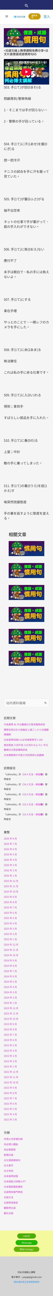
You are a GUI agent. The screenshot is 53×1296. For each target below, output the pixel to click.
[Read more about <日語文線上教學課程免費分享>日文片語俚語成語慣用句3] (26, 613)
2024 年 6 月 (10, 976)
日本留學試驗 (11, 1176)
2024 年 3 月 (10, 992)
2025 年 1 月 (10, 939)
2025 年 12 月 (11, 881)
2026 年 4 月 (10, 859)
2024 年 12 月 (11, 944)
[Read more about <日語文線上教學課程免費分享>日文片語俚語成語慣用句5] (26, 657)
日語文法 (8, 1197)
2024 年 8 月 (10, 965)
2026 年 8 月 (10, 838)
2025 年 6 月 (10, 912)
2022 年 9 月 (10, 1087)
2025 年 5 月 (10, 918)
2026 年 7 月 (10, 843)
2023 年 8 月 (10, 1029)
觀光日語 (8, 1213)
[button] (26, 5)
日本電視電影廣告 (13, 1186)
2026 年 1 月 (10, 875)
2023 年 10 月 (11, 1018)
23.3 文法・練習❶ (33, 804)
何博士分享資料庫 (13, 1139)
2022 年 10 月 (11, 1082)
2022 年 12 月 (11, 1071)
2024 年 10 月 (11, 955)
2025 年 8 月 (10, 902)
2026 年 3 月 (10, 865)
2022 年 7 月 (10, 1098)
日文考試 (8, 1170)
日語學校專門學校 (13, 1192)
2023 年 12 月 (11, 1008)
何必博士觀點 (11, 1144)
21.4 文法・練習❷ (33, 814)
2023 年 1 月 (10, 1066)
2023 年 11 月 (11, 1013)
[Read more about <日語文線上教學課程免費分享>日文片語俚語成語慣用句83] (26, 548)
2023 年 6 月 (10, 1040)
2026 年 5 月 (10, 854)
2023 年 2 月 (10, 1061)
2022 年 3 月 (10, 1119)
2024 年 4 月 (10, 987)
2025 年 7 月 (10, 907)
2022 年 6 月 (10, 1103)
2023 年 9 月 (10, 1024)
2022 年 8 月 (10, 1093)
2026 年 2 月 (10, 870)
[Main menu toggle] (7, 16)
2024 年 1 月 (10, 1003)
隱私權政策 (19, 1281)
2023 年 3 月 (10, 1056)
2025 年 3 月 (10, 928)
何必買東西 (10, 1149)
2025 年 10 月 (11, 891)
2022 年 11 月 (11, 1077)
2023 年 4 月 (10, 1050)
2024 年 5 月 (10, 981)
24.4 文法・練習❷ (33, 774)
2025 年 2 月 (10, 934)
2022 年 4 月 (10, 1114)
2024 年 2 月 (10, 997)
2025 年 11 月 (11, 886)
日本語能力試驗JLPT (15, 1181)
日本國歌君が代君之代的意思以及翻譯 (24, 755)
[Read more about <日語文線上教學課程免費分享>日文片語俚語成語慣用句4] (26, 635)
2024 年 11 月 (11, 950)
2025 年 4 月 (10, 923)
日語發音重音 (11, 1202)
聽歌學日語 (10, 1208)
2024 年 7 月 (10, 971)
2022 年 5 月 (10, 1109)
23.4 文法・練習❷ (33, 794)
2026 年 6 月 (10, 849)
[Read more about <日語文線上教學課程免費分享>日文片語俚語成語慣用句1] (26, 570)
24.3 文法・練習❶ (33, 784)
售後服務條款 (32, 1281)
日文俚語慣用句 (12, 1160)
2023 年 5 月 (10, 1045)
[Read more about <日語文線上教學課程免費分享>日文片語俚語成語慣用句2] (26, 592)
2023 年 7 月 (10, 1034)
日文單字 (8, 1165)
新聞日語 (8, 1155)
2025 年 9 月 (10, 897)
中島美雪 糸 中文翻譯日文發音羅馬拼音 (24, 724)
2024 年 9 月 (10, 960)
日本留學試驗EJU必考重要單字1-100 (23, 739)
